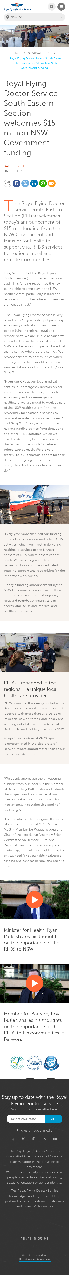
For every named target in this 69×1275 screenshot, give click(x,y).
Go (52, 1119)
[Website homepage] (17, 6)
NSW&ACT (35, 53)
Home (18, 53)
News (51, 53)
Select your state (23, 1119)
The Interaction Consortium (35, 1258)
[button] (34, 899)
